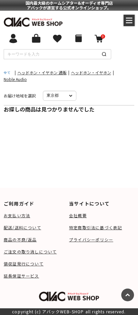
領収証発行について (24, 263)
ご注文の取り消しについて (30, 251)
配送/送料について (22, 227)
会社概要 (78, 215)
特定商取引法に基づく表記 (95, 227)
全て (7, 72)
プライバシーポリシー (91, 239)
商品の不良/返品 (20, 239)
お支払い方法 (17, 215)
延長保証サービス (21, 276)
